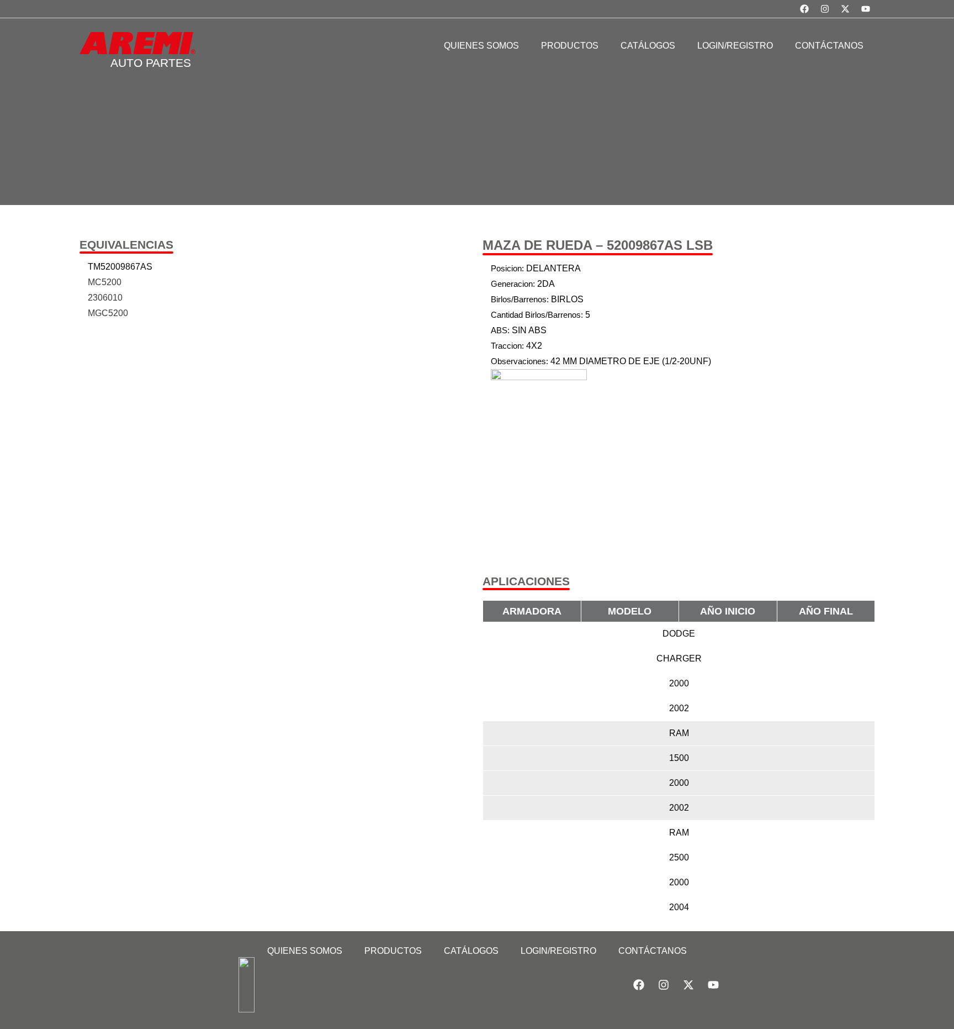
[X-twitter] (845, 9)
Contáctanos (652, 951)
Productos (393, 951)
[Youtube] (866, 9)
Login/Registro (558, 951)
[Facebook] (804, 9)
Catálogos (471, 951)
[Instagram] (825, 9)
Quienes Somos (304, 951)
